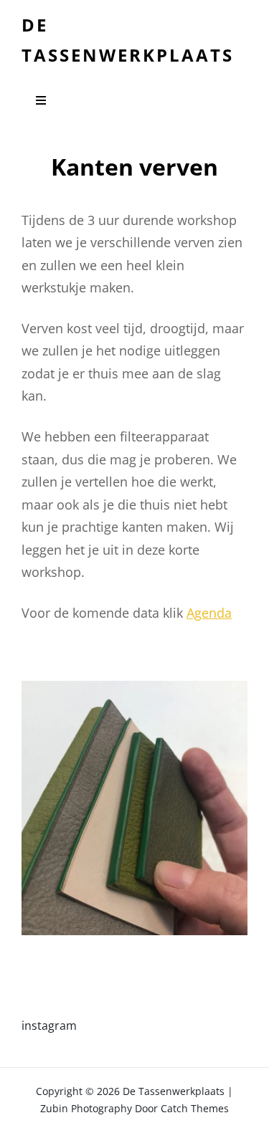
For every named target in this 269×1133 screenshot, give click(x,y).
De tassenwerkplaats (174, 1091)
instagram (49, 1025)
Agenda (209, 612)
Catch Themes (195, 1108)
